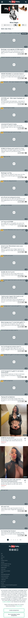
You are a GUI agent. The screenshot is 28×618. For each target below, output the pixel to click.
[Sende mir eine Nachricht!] (15, 25)
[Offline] (14, 15)
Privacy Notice (19, 606)
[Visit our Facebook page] (10, 550)
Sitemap (2, 562)
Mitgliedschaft (3, 567)
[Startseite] (14, 2)
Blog (2, 558)
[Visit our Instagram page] (15, 550)
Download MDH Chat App (6, 564)
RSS (1, 553)
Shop (2, 557)
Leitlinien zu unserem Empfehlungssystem (9, 585)
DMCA (2, 572)
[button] (19, 25)
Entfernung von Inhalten (5, 571)
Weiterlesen (3, 442)
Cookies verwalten (4, 577)
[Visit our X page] (13, 550)
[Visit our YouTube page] (17, 550)
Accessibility (3, 586)
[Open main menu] (2, 2)
